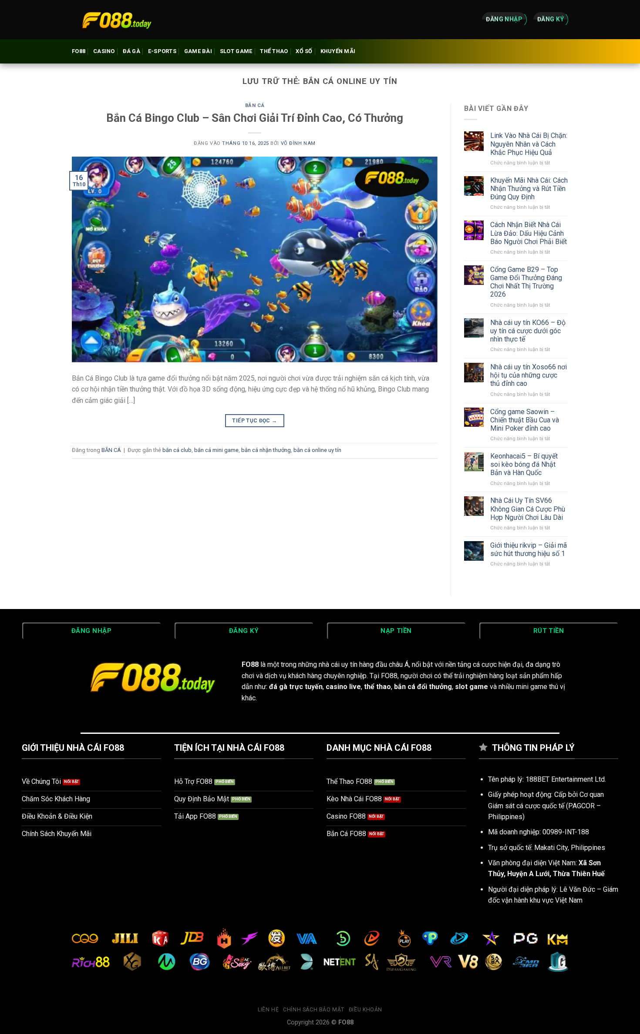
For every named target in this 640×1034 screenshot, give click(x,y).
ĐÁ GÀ (131, 51)
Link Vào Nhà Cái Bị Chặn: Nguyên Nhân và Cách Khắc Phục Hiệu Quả (528, 143)
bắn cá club (177, 450)
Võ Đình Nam (298, 143)
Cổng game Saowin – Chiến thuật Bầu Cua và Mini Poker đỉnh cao (524, 420)
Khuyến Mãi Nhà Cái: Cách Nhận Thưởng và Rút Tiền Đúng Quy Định (529, 188)
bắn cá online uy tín (317, 450)
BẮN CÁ (254, 105)
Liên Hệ (268, 1010)
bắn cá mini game (216, 450)
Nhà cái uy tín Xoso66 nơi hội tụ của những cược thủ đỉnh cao (528, 375)
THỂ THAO (274, 51)
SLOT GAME (236, 51)
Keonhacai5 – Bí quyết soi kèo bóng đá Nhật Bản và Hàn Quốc (524, 464)
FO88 (78, 51)
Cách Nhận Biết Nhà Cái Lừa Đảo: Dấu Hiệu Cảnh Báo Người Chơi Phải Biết (528, 233)
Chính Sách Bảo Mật (313, 1010)
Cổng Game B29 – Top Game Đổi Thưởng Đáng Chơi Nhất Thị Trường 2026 (526, 282)
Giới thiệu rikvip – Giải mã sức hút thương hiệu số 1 (528, 549)
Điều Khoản (365, 1010)
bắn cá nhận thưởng (266, 450)
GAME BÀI (198, 51)
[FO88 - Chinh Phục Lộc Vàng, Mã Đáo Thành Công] (115, 19)
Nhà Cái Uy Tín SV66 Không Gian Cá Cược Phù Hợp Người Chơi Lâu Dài (527, 508)
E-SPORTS (162, 51)
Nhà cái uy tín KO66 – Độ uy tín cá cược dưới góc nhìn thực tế (528, 330)
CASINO (104, 51)
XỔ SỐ (304, 51)
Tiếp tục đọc (254, 421)
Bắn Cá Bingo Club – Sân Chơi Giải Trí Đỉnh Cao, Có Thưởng (254, 117)
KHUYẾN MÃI (338, 51)
